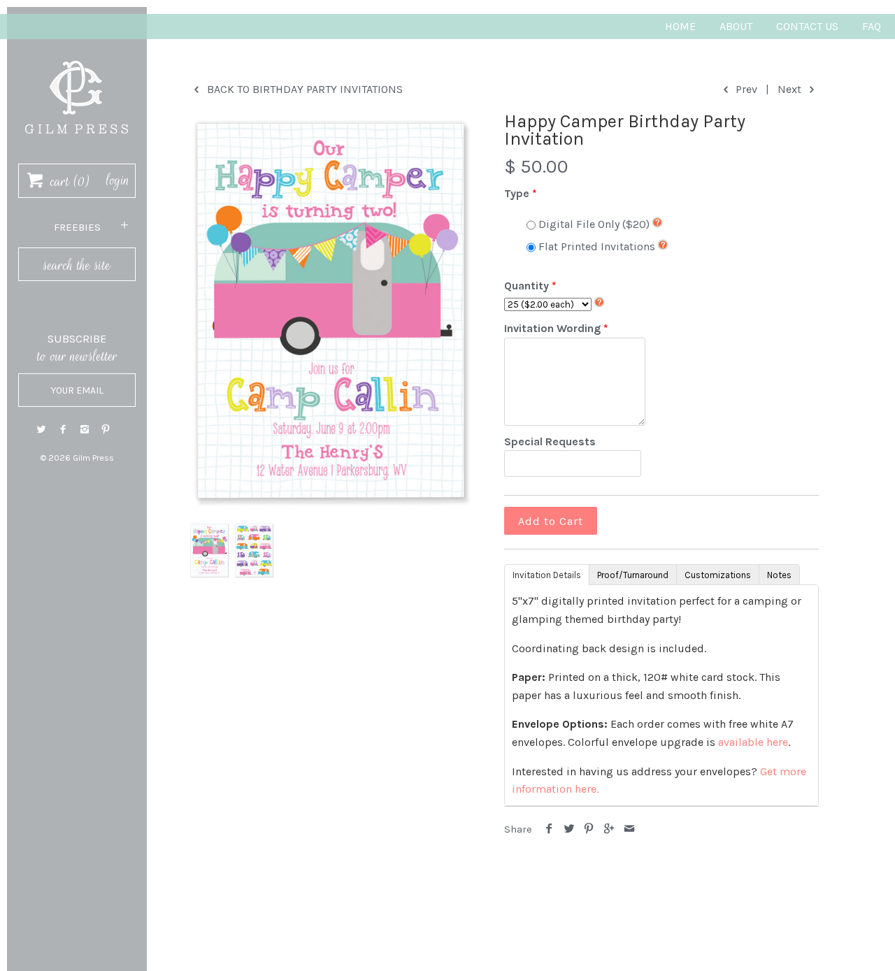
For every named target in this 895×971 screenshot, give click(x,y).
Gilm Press (93, 458)
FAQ (871, 26)
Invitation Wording (552, 328)
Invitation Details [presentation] (547, 575)
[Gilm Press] (76, 54)
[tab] (546, 573)
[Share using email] (629, 829)
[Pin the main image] (589, 829)
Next (791, 89)
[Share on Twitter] (569, 829)
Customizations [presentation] (718, 575)
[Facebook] (63, 430)
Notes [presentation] (779, 575)
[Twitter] (41, 430)
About (735, 26)
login (117, 180)
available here (753, 742)
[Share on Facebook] (549, 829)
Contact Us (807, 26)
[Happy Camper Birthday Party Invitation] (331, 310)
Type (516, 193)
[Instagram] (84, 430)
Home (680, 26)
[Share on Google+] (609, 829)
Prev (745, 89)
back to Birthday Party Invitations (303, 89)
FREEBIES (77, 227)
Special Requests (550, 441)
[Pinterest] (105, 430)
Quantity (526, 285)
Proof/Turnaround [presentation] (632, 575)
